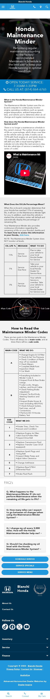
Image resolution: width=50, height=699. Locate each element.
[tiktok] (5, 627)
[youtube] (27, 627)
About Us (6, 603)
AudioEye (25, 675)
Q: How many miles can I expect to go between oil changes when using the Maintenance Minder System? (24, 514)
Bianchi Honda (35, 666)
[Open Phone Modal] (34, 6)
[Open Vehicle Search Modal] (47, 6)
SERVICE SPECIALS (25, 566)
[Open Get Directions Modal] (41, 6)
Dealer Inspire (25, 685)
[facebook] (12, 627)
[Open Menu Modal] (3, 6)
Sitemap (38, 669)
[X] (19, 627)
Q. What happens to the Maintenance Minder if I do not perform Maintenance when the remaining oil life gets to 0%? (24, 496)
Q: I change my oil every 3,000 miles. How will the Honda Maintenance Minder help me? (23, 531)
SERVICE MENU (25, 572)
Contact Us (7, 609)
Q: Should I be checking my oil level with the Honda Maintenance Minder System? (23, 546)
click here (24, 235)
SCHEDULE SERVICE (25, 559)
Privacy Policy (13, 669)
